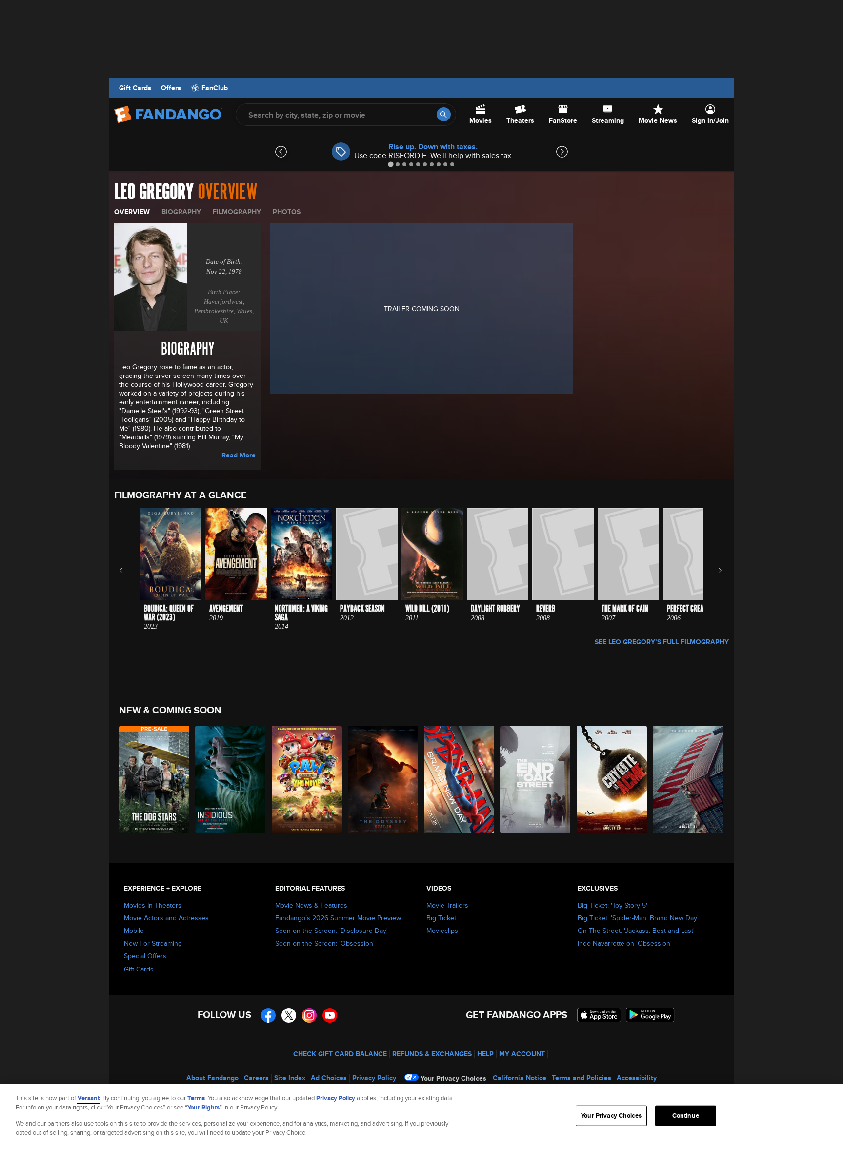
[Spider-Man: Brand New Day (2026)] (459, 779)
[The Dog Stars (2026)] (154, 779)
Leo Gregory (154, 192)
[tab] (390, 164)
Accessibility (637, 1078)
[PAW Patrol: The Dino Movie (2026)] (307, 779)
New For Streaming (153, 943)
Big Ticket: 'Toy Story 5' (612, 905)
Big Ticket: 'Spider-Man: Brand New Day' (638, 918)
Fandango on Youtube (329, 1015)
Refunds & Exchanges (432, 1054)
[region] (421, 1116)
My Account (522, 1054)
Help (485, 1054)
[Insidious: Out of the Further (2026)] (230, 779)
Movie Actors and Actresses (166, 918)
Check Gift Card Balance (340, 1054)
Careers (256, 1078)
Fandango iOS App (599, 1015)
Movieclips (442, 930)
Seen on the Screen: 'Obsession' (325, 943)
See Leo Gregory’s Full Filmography (662, 642)
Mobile (134, 930)
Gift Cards (135, 88)
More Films (713, 570)
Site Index (289, 1078)
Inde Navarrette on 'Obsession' (625, 943)
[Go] (444, 114)
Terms (196, 1098)
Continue (685, 1115)
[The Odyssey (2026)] (383, 779)
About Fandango (212, 1078)
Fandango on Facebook (268, 1015)
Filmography (237, 212)
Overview (132, 212)
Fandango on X (288, 1015)
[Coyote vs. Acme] (612, 779)
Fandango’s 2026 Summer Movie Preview (338, 918)
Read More (238, 455)
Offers (171, 88)
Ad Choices (329, 1078)
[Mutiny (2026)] (688, 779)
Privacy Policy (374, 1078)
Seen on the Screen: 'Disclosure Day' (331, 930)
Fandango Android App (650, 1015)
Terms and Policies (581, 1078)
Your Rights (203, 1107)
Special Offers (145, 956)
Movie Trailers (447, 905)
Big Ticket (441, 918)
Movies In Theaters (152, 905)
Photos (287, 212)
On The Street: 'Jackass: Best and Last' (636, 930)
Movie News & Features (311, 905)
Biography (181, 212)
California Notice (519, 1078)
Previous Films (129, 570)
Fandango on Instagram (309, 1015)
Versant (89, 1098)
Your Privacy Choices (453, 1078)
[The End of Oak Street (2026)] (535, 779)
